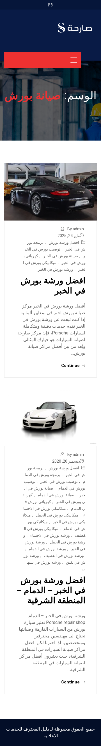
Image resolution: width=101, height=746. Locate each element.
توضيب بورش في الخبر (59, 481)
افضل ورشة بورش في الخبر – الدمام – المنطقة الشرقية (51, 590)
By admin (75, 229)
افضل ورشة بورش (64, 242)
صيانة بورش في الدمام (56, 495)
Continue (71, 365)
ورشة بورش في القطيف (64, 555)
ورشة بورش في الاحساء (50, 535)
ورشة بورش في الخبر (55, 269)
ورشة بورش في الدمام (47, 549)
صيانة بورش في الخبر (60, 256)
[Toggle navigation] (73, 60)
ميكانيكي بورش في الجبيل (57, 515)
